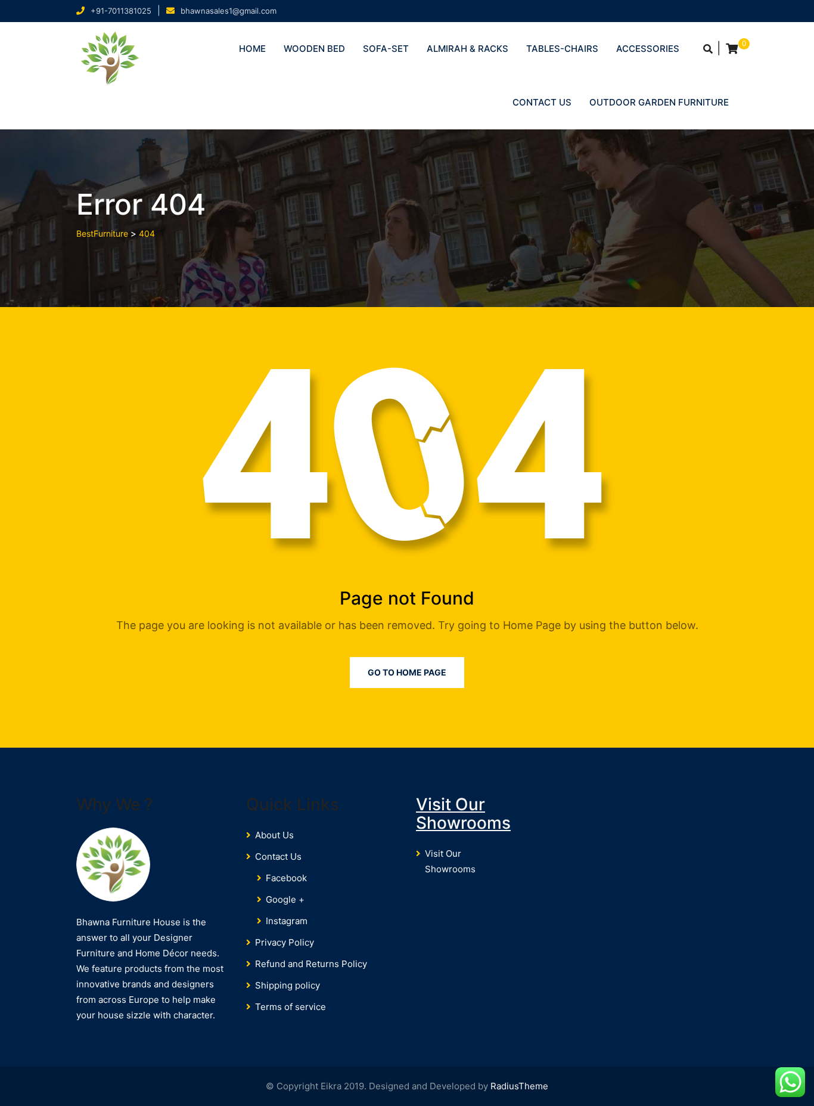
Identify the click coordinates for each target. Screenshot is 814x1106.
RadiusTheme (519, 1086)
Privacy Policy (284, 942)
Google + (285, 899)
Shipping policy (287, 985)
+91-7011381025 (121, 11)
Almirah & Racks (467, 48)
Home (252, 48)
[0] (732, 49)
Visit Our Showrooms (463, 813)
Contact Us (541, 102)
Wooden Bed (314, 48)
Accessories (647, 48)
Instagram (286, 921)
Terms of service (290, 1006)
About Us (274, 835)
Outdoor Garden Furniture (659, 102)
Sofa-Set (386, 48)
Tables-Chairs (562, 48)
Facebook (286, 878)
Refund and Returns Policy (311, 963)
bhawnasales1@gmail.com (228, 11)
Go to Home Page (407, 672)
